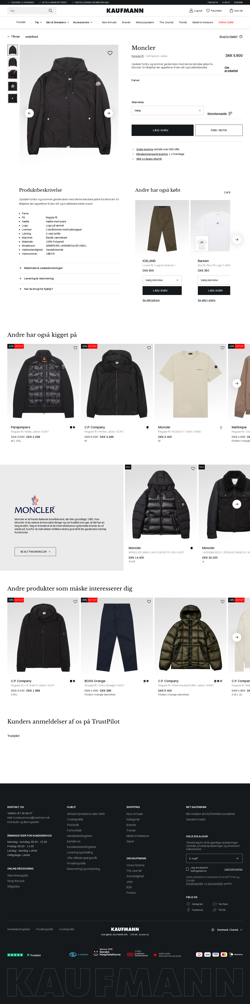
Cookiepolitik (75, 819)
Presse (131, 892)
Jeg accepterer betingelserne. (199, 869)
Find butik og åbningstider (23, 822)
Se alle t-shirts (206, 300)
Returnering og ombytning (83, 869)
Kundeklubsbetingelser (81, 847)
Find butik (213, 2)
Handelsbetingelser (79, 836)
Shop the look (16, 881)
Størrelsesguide (217, 113)
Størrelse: (138, 102)
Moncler (143, 48)
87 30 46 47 (25, 813)
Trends (131, 830)
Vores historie (135, 865)
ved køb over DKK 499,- (158, 149)
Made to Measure (137, 836)
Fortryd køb (74, 830)
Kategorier (133, 819)
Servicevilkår (215, 883)
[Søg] (50, 10)
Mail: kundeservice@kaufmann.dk (28, 817)
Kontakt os (74, 841)
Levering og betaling (80, 852)
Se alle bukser (151, 300)
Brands (131, 825)
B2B (129, 887)
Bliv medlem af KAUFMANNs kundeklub (210, 814)
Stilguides (13, 886)
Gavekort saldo (196, 819)
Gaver (130, 841)
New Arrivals (134, 814)
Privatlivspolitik (76, 863)
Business (238, 2)
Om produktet (231, 67)
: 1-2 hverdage (160, 154)
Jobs (129, 881)
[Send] (237, 858)
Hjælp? (226, 2)
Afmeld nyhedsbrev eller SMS (86, 814)
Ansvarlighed (135, 876)
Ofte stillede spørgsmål (82, 858)
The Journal (133, 870)
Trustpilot (13, 736)
